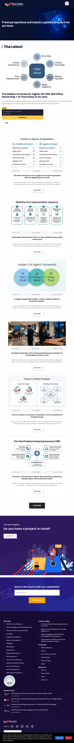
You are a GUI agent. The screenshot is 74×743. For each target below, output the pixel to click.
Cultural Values (45, 673)
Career (43, 676)
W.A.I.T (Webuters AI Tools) (48, 654)
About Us (43, 670)
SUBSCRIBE (37, 600)
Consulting (9, 634)
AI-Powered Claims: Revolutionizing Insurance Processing (54, 625)
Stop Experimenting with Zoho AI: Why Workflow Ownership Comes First (37, 238)
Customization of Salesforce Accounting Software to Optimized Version (53, 640)
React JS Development (13, 666)
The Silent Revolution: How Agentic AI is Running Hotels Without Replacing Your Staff (37, 176)
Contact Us (10, 536)
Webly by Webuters (46, 647)
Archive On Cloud (46, 660)
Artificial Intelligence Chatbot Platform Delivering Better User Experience (52, 635)
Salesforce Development (13, 640)
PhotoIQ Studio (45, 657)
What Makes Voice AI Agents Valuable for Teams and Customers (29, 710)
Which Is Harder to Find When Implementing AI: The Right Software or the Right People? (36, 699)
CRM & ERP (9, 643)
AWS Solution (10, 647)
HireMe (43, 664)
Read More (22, 117)
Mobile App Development (13, 653)
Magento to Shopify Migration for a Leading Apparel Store (53, 630)
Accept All (59, 738)
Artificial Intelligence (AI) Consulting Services (19, 627)
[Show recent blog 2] (4, 122)
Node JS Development (12, 669)
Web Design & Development (14, 673)
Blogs (4, 108)
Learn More (37, 190)
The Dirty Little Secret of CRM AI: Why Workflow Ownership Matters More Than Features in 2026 (37, 477)
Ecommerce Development (14, 660)
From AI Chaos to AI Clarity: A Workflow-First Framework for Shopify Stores (37, 416)
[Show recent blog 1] (2, 122)
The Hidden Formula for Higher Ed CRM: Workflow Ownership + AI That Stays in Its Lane (32, 95)
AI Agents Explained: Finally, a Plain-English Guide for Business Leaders (37, 300)
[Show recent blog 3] (6, 122)
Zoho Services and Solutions (14, 624)
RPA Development (11, 656)
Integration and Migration (13, 637)
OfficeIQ (43, 651)
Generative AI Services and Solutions (17, 630)
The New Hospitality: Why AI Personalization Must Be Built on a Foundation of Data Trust (37, 354)
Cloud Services (10, 650)
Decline (68, 738)
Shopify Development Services (15, 663)
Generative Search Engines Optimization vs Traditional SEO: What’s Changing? (34, 704)
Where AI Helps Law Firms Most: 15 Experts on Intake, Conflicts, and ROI (31, 693)
